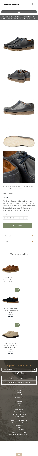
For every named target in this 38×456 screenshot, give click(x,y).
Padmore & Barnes (6, 16)
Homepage (19, 409)
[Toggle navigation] (19, 11)
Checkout (19, 403)
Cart (19, 406)
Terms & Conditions (19, 414)
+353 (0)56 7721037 (19, 432)
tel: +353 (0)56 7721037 (19, 378)
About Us (19, 395)
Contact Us (19, 397)
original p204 (23, 16)
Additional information (12, 242)
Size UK (5, 215)
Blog (19, 392)
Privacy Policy (19, 412)
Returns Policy (19, 416)
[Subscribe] (34, 370)
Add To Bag (18, 225)
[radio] (4, 218)
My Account (19, 401)
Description (8, 236)
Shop (16, 16)
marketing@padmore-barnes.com (19, 382)
